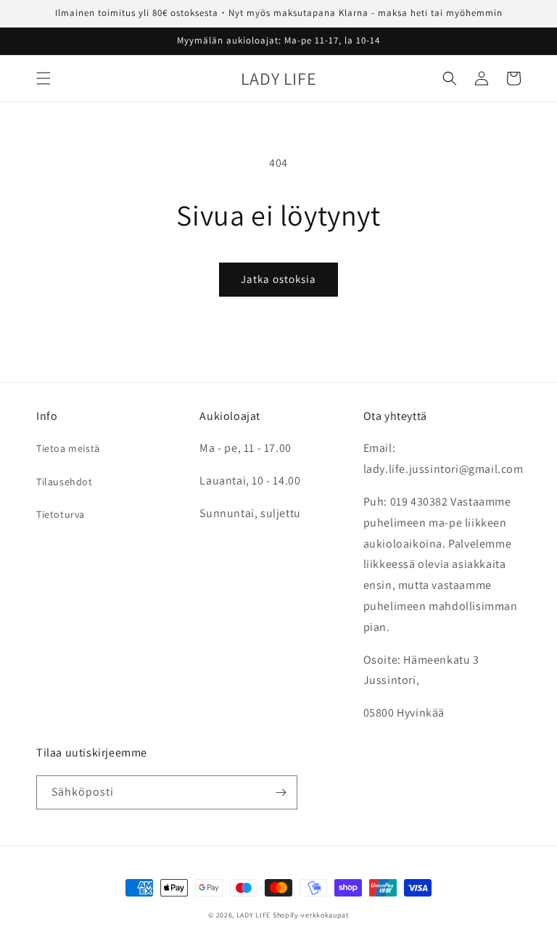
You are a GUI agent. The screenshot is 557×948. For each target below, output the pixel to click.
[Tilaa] (281, 792)
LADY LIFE (253, 915)
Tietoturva (60, 514)
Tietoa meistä (68, 448)
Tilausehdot (64, 481)
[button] (43, 78)
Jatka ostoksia (278, 279)
